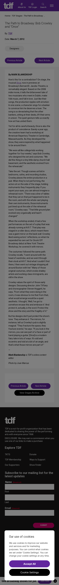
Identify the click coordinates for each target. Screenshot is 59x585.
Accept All (29, 563)
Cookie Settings (29, 572)
